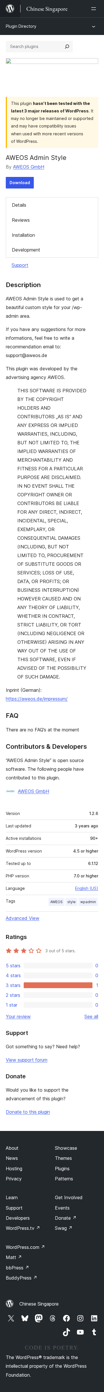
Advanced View (22, 918)
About (12, 1148)
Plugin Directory (21, 26)
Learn (12, 1197)
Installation (23, 235)
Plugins (62, 1168)
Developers (18, 1218)
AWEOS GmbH (28, 167)
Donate (66, 1218)
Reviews (21, 220)
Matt (14, 1257)
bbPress (17, 1268)
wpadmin (88, 902)
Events (62, 1208)
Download (20, 182)
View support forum (26, 1060)
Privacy (14, 1179)
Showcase (66, 1148)
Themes (63, 1158)
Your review (18, 1016)
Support (20, 265)
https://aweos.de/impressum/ (37, 699)
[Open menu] (95, 8)
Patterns (64, 1179)
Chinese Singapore (39, 1304)
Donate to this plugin (28, 1112)
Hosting (14, 1168)
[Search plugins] (67, 46)
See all (91, 1016)
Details (19, 205)
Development (26, 250)
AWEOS (56, 902)
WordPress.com (25, 1247)
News (12, 1158)
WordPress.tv (23, 1228)
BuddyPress (21, 1278)
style (71, 902)
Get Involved (69, 1197)
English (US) (86, 888)
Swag (64, 1228)
